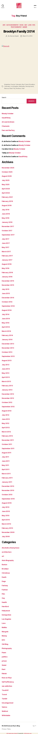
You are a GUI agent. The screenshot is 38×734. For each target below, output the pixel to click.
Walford (5, 711)
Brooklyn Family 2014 (19, 31)
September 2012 (8, 407)
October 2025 (7, 172)
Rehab (4, 673)
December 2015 (8, 281)
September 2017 (8, 235)
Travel (4, 694)
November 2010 (8, 490)
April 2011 (5, 469)
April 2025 (6, 189)
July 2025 (5, 180)
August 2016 (6, 264)
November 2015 (8, 285)
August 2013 (6, 360)
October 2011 (7, 444)
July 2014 (5, 314)
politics (4, 657)
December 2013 (8, 344)
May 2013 (5, 373)
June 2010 (6, 511)
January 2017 (7, 260)
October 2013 (7, 352)
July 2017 (5, 239)
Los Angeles (14, 86)
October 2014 (7, 302)
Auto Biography (12, 25)
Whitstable (6, 715)
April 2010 (6, 520)
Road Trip (12, 88)
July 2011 (5, 457)
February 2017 (7, 256)
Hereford (5, 606)
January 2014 (7, 339)
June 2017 (6, 243)
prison (4, 661)
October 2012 (7, 402)
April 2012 (6, 427)
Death (4, 577)
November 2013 (8, 348)
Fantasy (5, 585)
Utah (22, 88)
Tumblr (4, 699)
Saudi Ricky (6, 118)
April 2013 (6, 377)
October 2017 (7, 231)
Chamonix (5, 126)
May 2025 (5, 184)
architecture (6, 552)
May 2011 (5, 465)
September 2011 (8, 448)
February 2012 (7, 436)
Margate (5, 632)
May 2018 (5, 218)
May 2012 (5, 423)
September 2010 (8, 499)
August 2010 (7, 503)
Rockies (18, 88)
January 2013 (7, 390)
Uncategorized (7, 703)
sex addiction (7, 686)
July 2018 (5, 210)
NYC (33, 25)
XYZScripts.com (27, 733)
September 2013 (8, 356)
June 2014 (6, 319)
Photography (16, 27)
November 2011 (8, 440)
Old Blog (5, 644)
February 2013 (7, 386)
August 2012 (6, 411)
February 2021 (7, 197)
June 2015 (6, 293)
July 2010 (5, 507)
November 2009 (8, 532)
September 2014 (8, 306)
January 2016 (7, 277)
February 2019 (7, 201)
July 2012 (5, 415)
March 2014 (6, 331)
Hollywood (6, 611)
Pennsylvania (29, 86)
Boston (4, 565)
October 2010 (7, 495)
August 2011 (6, 453)
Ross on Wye (7, 678)
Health (4, 602)
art (4, 25)
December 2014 (8, 298)
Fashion (5, 590)
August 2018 (6, 205)
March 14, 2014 (27, 36)
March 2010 (6, 524)
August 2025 (7, 176)
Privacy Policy (6, 729)
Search (4, 97)
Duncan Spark (14, 36)
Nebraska (22, 86)
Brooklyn (32, 84)
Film (3, 594)
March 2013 (6, 381)
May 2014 (5, 323)
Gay (25, 25)
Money (4, 636)
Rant (3, 669)
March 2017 (6, 251)
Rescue (6, 88)
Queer (25, 27)
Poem (4, 652)
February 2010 (7, 528)
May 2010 (5, 515)
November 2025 (8, 168)
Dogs (22, 25)
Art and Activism (8, 122)
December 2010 (8, 486)
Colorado (7, 86)
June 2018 (6, 214)
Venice (4, 707)
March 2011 (6, 474)
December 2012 (8, 394)
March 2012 (6, 432)
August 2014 (6, 310)
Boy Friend (25, 84)
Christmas (6, 573)
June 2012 (6, 419)
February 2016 (7, 272)
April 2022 (6, 193)
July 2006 (6, 536)
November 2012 (8, 398)
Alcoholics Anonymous (10, 548)
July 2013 (5, 365)
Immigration (6, 615)
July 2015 (5, 289)
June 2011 (6, 461)
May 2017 (5, 247)
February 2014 (7, 335)
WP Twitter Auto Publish (12, 733)
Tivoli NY (5, 690)
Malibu (4, 627)
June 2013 (6, 369)
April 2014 (6, 327)
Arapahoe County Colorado (12, 84)
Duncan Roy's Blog (13, 726)
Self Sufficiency (8, 682)
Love (30, 25)
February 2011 (7, 478)
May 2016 (5, 268)
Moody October (7, 113)
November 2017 (8, 226)
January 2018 (7, 222)
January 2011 (7, 482)
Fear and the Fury (8, 130)
